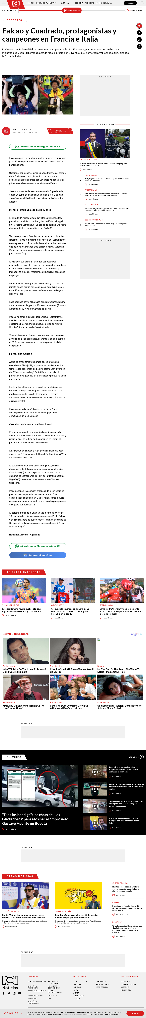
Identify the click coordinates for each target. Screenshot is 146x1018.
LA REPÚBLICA (101, 981)
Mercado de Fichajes (10, 605)
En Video (14, 757)
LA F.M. (76, 990)
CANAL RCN (130, 3)
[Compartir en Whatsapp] (139, 46)
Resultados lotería (63, 911)
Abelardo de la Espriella (90, 160)
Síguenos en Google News (40, 555)
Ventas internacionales (55, 992)
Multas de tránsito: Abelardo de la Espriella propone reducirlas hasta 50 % (103, 165)
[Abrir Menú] (4, 3)
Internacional (42, 3)
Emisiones (9, 10)
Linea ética (52, 996)
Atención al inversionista (33, 1002)
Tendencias (89, 3)
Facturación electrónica (53, 982)
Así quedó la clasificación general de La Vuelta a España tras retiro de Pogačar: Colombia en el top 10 (107, 209)
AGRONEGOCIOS (102, 987)
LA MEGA (76, 999)
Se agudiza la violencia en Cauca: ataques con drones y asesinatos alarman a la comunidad (123, 769)
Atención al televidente (32, 987)
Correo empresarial (35, 996)
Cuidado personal (119, 883)
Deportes (14, 20)
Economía (79, 3)
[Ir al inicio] (16, 4)
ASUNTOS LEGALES (102, 984)
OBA (49, 998)
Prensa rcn (32, 998)
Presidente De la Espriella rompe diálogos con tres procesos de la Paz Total (107, 224)
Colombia (30, 3)
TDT (86, 981)
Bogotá (115, 922)
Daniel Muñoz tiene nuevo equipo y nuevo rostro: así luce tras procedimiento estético (23, 916)
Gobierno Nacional (93, 220)
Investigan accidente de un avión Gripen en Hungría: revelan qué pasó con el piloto (127, 908)
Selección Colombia (10, 911)
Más (134, 757)
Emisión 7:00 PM (136, 10)
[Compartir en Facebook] (139, 32)
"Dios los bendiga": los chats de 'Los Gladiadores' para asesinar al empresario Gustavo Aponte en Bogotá (35, 818)
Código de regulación (37, 991)
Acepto (135, 1013)
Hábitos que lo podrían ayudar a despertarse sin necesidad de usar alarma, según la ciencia (126, 889)
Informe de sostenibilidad (54, 987)
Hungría (115, 902)
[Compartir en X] (139, 39)
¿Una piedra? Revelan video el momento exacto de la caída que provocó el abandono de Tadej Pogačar (106, 194)
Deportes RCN (53, 3)
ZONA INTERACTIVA (128, 984)
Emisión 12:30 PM (74, 10)
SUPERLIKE (125, 987)
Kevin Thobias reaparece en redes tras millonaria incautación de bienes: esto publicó (126, 786)
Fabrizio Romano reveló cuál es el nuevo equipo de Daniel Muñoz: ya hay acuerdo (22, 610)
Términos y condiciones (76, 1012)
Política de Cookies (111, 1014)
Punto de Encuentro (107, 3)
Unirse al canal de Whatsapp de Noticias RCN (40, 147)
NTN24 (75, 981)
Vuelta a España (91, 205)
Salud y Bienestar (65, 3)
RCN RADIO (77, 987)
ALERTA (76, 993)
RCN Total (77, 984)
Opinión (99, 3)
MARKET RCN (126, 990)
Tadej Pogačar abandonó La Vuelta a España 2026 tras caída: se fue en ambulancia (107, 179)
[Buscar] (142, 3)
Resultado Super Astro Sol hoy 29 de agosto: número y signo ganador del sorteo (76, 916)
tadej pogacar (91, 175)
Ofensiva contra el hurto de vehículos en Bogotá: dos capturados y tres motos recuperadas (126, 803)
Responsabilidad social (37, 981)
